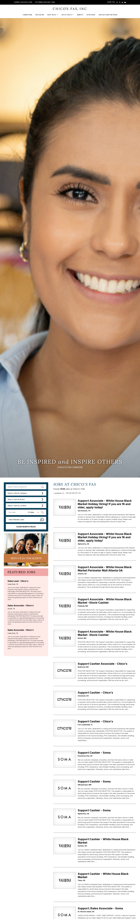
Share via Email (125, 2)
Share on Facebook (117, 2)
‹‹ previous (57, 493)
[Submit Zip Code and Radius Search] (42, 512)
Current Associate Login (23, 2)
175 (70, 493)
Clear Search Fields (26, 527)
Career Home (27, 15)
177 (76, 493)
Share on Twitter (120, 2)
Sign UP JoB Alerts (26, 558)
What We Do (51, 15)
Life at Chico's (67, 15)
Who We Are (39, 15)
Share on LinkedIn (122, 2)
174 (67, 493)
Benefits (80, 15)
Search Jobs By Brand (16, 499)
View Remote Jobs (16, 519)
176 (73, 493)
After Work (90, 15)
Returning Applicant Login (45, 2)
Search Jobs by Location (17, 506)
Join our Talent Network (107, 15)
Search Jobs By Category (17, 493)
